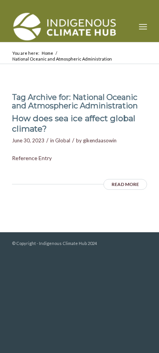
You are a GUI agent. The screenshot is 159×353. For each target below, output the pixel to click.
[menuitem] (143, 26)
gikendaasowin (100, 140)
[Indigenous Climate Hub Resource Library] (66, 26)
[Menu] (143, 26)
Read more (125, 184)
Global (62, 140)
